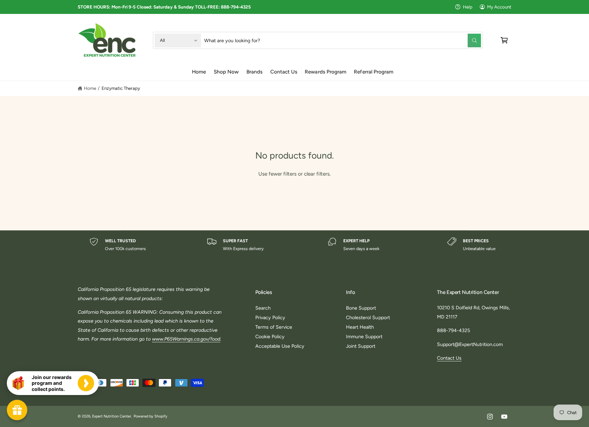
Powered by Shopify (150, 416)
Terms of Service (273, 327)
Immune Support (364, 336)
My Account (499, 7)
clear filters (317, 174)
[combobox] (342, 40)
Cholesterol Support (368, 317)
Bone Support (361, 308)
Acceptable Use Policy (279, 346)
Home (90, 88)
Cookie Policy (270, 336)
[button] (504, 40)
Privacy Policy (270, 317)
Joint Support (360, 346)
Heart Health (360, 327)
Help (467, 7)
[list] (294, 244)
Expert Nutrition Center (111, 416)
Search (263, 308)
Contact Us (449, 358)
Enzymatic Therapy (121, 88)
